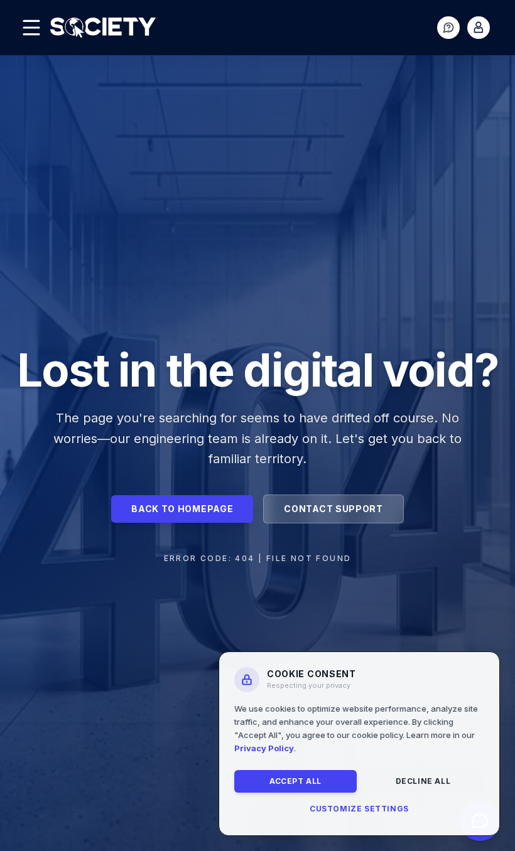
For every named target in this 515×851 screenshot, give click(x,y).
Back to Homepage (182, 508)
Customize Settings (359, 808)
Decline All (423, 781)
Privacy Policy (264, 748)
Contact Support (333, 508)
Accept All (295, 781)
